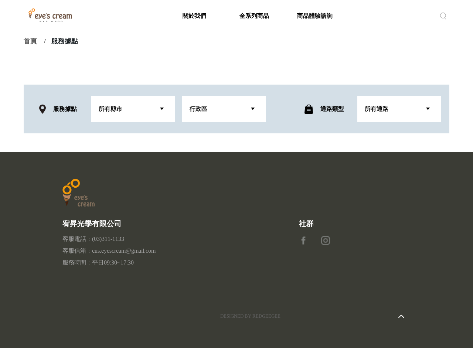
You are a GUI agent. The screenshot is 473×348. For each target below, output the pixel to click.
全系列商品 (254, 16)
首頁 (30, 41)
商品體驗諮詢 (315, 16)
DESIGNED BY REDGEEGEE (250, 316)
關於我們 (194, 16)
